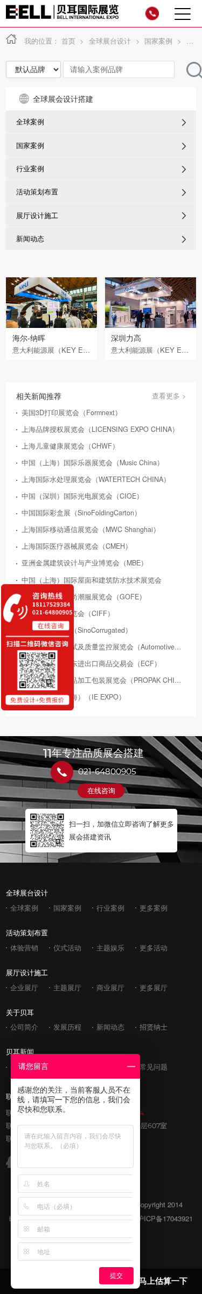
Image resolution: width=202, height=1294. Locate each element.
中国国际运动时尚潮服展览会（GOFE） (84, 597)
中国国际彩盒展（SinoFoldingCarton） (81, 513)
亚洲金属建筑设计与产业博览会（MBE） (85, 563)
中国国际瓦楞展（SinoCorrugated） (77, 630)
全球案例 (30, 121)
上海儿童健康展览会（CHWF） (70, 446)
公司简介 (24, 1027)
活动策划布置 (37, 191)
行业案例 (30, 168)
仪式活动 (67, 948)
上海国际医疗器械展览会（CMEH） (77, 546)
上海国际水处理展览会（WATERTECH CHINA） (96, 479)
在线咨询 (101, 790)
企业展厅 (24, 988)
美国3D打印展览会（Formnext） (72, 413)
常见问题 (154, 1067)
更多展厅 (154, 988)
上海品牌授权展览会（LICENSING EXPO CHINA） (100, 429)
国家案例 (158, 41)
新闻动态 (30, 238)
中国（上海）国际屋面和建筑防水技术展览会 (92, 580)
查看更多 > (169, 396)
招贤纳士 (154, 1027)
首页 (68, 41)
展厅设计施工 (37, 215)
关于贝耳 (20, 1012)
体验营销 (24, 948)
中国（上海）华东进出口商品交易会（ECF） (91, 664)
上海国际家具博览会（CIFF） (68, 614)
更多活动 (154, 948)
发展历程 (67, 1027)
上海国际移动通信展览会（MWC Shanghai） (91, 530)
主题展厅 (67, 988)
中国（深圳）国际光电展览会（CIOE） (82, 496)
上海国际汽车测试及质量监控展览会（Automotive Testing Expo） (102, 647)
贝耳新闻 (20, 1051)
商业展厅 (110, 988)
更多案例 (154, 908)
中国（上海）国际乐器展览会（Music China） (93, 463)
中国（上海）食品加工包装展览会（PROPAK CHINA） (102, 680)
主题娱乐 (110, 948)
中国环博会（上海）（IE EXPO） (74, 697)
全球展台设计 (110, 41)
